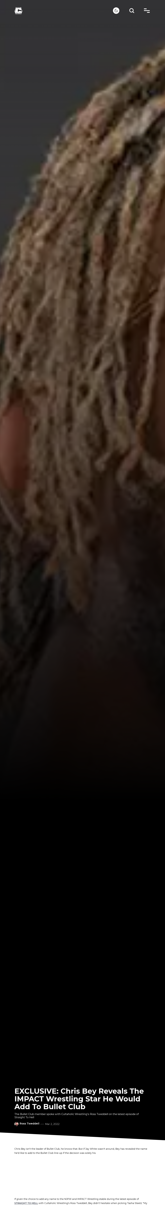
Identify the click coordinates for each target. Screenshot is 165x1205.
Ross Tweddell (29, 1123)
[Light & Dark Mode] (116, 10)
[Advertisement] (82, 1176)
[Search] (132, 10)
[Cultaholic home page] (63, 10)
